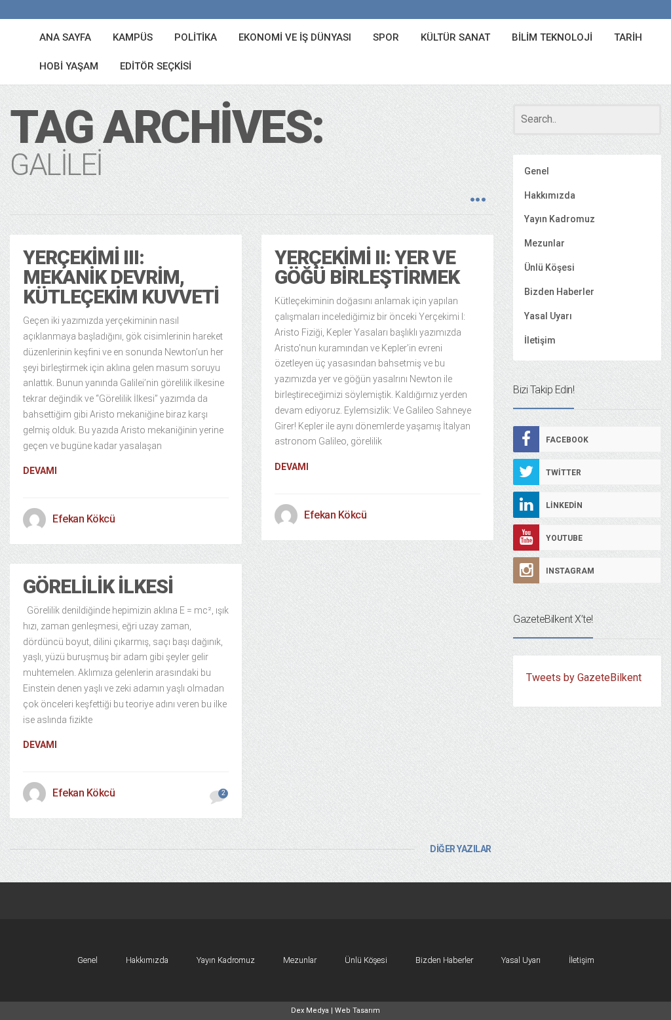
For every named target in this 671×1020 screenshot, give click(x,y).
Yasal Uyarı (548, 316)
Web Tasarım (357, 1010)
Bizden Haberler (559, 291)
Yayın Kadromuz (559, 219)
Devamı (40, 470)
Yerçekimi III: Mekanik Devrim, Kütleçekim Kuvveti (121, 277)
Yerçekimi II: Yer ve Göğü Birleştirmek (367, 267)
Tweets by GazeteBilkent (584, 677)
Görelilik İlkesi (98, 586)
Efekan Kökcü (83, 519)
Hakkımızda (549, 195)
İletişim (540, 340)
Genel (536, 171)
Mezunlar (544, 243)
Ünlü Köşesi (549, 267)
